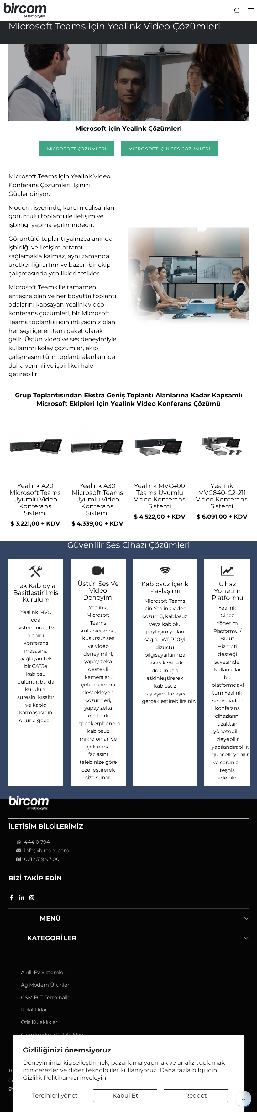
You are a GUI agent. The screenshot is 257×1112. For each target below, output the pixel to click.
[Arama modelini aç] (237, 10)
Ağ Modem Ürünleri (46, 985)
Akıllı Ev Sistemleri (43, 972)
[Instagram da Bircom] (32, 898)
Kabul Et (125, 1095)
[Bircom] (25, 10)
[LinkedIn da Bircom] (22, 898)
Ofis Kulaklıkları (40, 1022)
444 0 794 (37, 842)
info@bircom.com (46, 850)
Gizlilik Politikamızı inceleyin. (65, 1077)
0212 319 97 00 (42, 859)
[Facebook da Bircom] (12, 898)
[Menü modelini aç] (250, 10)
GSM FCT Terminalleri (47, 997)
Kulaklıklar (34, 1010)
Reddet (196, 1095)
